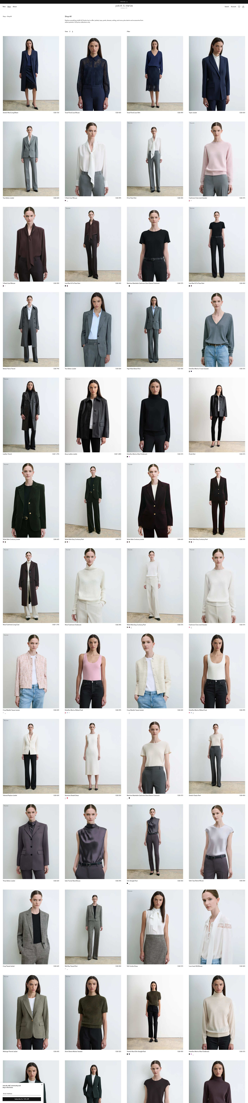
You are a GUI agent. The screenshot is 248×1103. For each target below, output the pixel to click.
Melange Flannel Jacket (10, 1051)
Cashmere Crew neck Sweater (198, 198)
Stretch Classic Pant (195, 795)
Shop (4, 16)
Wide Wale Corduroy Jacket (11, 539)
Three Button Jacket (9, 881)
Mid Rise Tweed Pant (71, 966)
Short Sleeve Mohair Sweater (73, 1051)
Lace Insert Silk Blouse (195, 966)
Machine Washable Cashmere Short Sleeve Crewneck (143, 283)
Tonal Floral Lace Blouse (72, 112)
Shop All (9, 16)
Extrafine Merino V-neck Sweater (199, 369)
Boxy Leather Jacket (71, 454)
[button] (9, 7)
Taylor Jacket (193, 112)
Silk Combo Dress (132, 966)
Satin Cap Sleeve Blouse (196, 881)
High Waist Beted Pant (133, 369)
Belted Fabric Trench (9, 369)
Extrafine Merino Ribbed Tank (74, 710)
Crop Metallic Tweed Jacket (11, 710)
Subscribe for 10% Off (22, 1099)
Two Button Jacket (8, 198)
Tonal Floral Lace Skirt (133, 112)
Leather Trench (7, 454)
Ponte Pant (192, 454)
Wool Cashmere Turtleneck (73, 625)
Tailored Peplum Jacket (10, 795)
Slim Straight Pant (132, 881)
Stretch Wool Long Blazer (10, 112)
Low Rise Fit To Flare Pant (72, 283)
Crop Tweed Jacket (9, 966)
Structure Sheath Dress (72, 795)
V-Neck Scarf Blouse (71, 198)
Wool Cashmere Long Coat (11, 625)
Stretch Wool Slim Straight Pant (136, 1051)
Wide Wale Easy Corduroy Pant (74, 539)
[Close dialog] (42, 1085)
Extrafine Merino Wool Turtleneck (137, 454)
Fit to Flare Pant (131, 198)
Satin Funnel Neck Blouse (72, 881)
